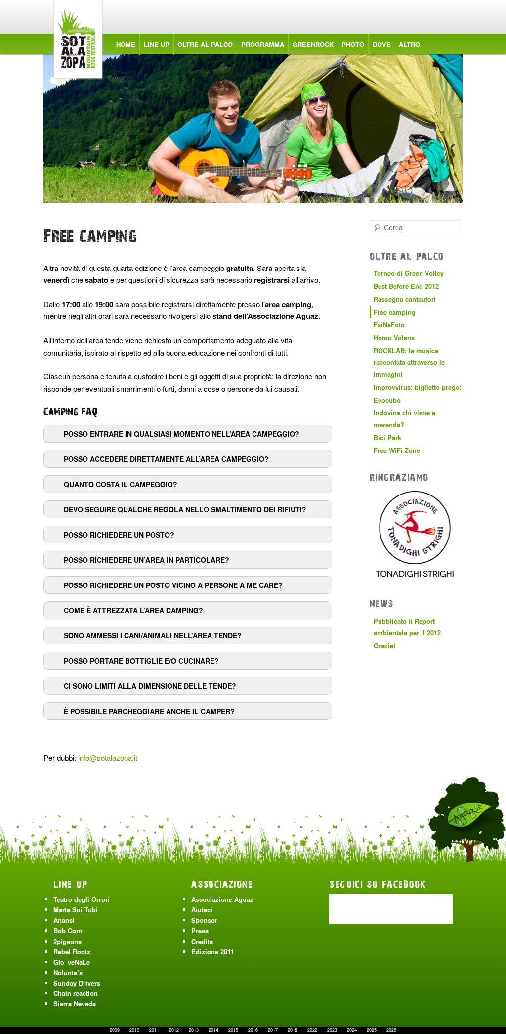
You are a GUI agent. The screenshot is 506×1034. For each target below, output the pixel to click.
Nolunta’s (68, 972)
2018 (292, 1030)
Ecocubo (387, 400)
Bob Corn (68, 930)
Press (200, 930)
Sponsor (204, 920)
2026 (391, 1030)
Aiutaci (201, 909)
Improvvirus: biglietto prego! (418, 387)
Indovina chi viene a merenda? (404, 418)
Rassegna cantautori (405, 299)
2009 (115, 1030)
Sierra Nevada (74, 1003)
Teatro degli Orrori (81, 899)
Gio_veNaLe (71, 962)
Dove (382, 44)
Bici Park (387, 437)
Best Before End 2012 (406, 286)
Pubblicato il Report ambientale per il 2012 (407, 626)
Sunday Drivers (76, 983)
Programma (262, 44)
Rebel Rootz (71, 951)
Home (125, 44)
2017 (273, 1030)
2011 (154, 1030)
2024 (352, 1030)
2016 (253, 1030)
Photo (352, 44)
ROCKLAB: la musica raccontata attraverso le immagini (409, 362)
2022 (312, 1030)
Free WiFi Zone (397, 450)
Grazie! (384, 645)
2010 (134, 1030)
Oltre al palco (205, 44)
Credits (202, 941)
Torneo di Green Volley (409, 273)
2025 (372, 1030)
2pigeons (67, 941)
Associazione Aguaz (222, 899)
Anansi (64, 920)
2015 (233, 1030)
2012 (174, 1030)
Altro (409, 44)
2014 (213, 1030)
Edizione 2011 (212, 951)
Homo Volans (394, 337)
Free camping (395, 311)
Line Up (156, 44)
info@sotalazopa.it (107, 757)
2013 (194, 1030)
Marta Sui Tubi (75, 909)
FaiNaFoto (389, 324)
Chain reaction (75, 993)
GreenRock (313, 44)
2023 (332, 1030)
